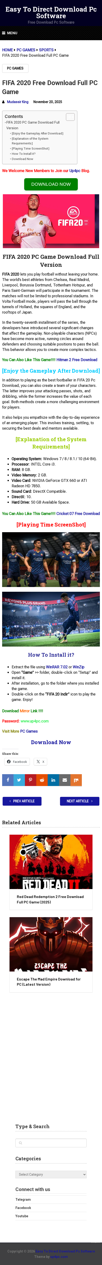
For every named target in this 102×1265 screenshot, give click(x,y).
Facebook (23, 1208)
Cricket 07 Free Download (78, 513)
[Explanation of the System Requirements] (30, 141)
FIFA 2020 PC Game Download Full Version (33, 125)
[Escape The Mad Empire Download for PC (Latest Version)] (51, 944)
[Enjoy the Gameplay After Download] (37, 133)
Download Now (22, 159)
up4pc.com (59, 1257)
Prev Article (24, 801)
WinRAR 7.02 (57, 667)
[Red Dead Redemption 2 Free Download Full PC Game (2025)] (51, 862)
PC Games (15, 68)
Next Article (78, 801)
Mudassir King (17, 102)
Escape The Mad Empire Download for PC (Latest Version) (49, 981)
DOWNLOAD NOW (51, 184)
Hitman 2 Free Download (76, 360)
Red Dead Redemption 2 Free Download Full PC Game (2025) (50, 899)
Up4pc (74, 170)
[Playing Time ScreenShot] (30, 148)
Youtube (21, 1216)
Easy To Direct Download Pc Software (51, 12)
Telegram (23, 1199)
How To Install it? (24, 153)
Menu (12, 33)
